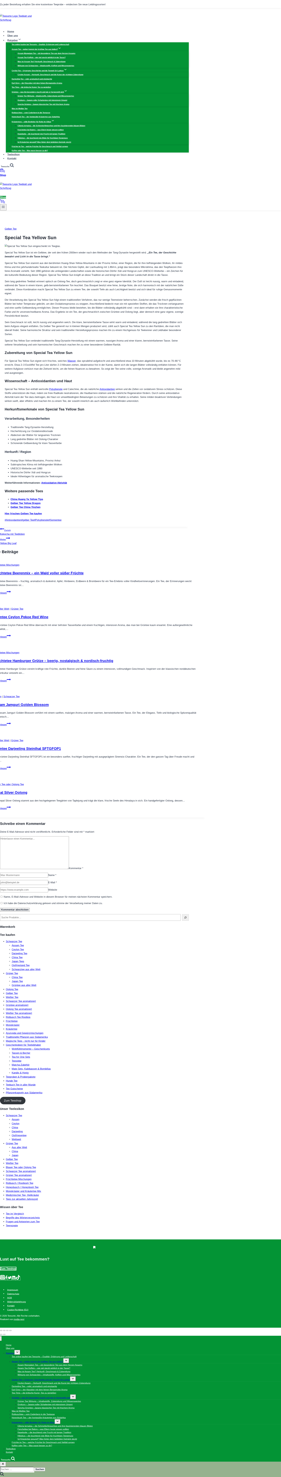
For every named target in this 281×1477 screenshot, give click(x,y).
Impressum (12, 1289)
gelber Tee (27, 520)
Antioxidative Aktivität (54, 482)
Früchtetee (12, 1021)
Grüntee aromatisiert (17, 1005)
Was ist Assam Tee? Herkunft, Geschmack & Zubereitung (41, 62)
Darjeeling (17, 1131)
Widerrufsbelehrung (16, 1301)
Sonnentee (55, 520)
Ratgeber (10, 1353)
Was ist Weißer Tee (20, 109)
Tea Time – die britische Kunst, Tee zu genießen (31, 87)
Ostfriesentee (19, 1135)
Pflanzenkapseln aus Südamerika (24, 1092)
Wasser (71, 361)
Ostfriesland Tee (21, 965)
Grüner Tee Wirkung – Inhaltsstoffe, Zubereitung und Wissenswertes (46, 96)
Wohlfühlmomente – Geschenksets (31, 1049)
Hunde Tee (11, 1080)
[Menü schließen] (1, 1338)
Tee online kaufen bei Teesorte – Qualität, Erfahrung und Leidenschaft (40, 44)
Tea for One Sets (21, 1057)
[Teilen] (4, 1330)
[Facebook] (6, 1278)
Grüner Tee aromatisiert (19, 1175)
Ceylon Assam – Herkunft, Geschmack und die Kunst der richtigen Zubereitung (50, 75)
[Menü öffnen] (3, 207)
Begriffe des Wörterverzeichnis (23, 1217)
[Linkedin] (14, 1278)
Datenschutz (13, 1293)
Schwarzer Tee (11, 696)
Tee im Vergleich (15, 1213)
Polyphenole (55, 389)
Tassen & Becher (21, 1053)
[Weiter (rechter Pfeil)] (4, 1334)
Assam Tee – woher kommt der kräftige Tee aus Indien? (37, 1361)
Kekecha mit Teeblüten (12, 532)
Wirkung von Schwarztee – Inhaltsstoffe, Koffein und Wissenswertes (46, 66)
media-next (19, 1319)
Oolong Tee (12, 989)
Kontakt (11, 158)
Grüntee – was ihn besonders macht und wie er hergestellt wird (41, 1397)
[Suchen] (185, 917)
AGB (9, 1298)
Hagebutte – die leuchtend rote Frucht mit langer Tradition (41, 134)
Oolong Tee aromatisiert (19, 1009)
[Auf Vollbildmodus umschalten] (7, 1330)
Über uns (12, 35)
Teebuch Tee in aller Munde (21, 1084)
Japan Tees (18, 961)
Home (10, 31)
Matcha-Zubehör (21, 1064)
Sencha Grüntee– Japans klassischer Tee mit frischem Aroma (43, 104)
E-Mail (52, 882)
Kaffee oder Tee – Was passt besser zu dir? (30, 151)
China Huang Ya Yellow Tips (27, 499)
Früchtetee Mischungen (18, 1179)
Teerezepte (12, 1225)
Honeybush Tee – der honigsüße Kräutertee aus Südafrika (36, 117)
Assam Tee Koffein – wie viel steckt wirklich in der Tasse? (42, 58)
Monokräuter (13, 1025)
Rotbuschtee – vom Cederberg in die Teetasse (31, 113)
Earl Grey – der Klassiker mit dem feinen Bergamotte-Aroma (37, 83)
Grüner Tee (17, 608)
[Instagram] (2, 1278)
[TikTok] (18, 1278)
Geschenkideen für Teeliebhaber (23, 1045)
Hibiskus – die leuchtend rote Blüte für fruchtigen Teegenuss (43, 138)
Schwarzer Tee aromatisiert (21, 1001)
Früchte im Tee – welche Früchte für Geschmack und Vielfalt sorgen (40, 147)
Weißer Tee (12, 997)
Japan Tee (17, 981)
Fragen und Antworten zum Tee (23, 1221)
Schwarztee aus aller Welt (26, 969)
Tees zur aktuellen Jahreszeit (22, 1199)
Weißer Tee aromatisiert (19, 1013)
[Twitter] (10, 1278)
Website (52, 889)
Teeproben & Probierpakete (20, 1076)
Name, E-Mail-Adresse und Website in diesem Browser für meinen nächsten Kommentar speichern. (58, 896)
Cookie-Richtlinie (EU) (17, 1309)
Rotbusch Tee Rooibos (18, 1017)
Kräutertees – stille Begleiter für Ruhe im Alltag (33, 1422)
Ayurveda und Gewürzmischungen (24, 1033)
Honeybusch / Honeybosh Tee (22, 1187)
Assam (15, 1119)
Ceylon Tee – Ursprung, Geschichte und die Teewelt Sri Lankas (41, 1379)
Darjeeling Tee (19, 953)
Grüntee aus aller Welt (24, 985)
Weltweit (16, 1139)
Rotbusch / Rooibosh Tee (19, 1183)
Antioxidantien (107, 389)
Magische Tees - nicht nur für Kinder (26, 1041)
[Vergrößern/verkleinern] (10, 1330)
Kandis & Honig (20, 1072)
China (15, 1127)
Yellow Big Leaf (8, 541)
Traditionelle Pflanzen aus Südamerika (27, 1037)
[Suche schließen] (3, 1464)
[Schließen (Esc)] (1, 1330)
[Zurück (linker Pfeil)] (1, 1334)
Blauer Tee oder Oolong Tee (21, 1167)
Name (52, 875)
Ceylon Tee (18, 949)
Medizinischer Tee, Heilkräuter (22, 1195)
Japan (15, 1155)
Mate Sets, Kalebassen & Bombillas (31, 1068)
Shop (3, 175)
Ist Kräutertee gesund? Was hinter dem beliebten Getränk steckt (44, 142)
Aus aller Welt (19, 1147)
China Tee (17, 957)
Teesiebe (16, 1061)
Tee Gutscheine (14, 1088)
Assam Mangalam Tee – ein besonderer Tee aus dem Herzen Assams (46, 53)
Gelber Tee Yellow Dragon (26, 503)
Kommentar (76, 868)
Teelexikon (13, 154)
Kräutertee (11, 1029)
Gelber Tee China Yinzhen (25, 507)
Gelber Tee (11, 228)
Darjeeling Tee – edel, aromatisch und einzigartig (32, 79)
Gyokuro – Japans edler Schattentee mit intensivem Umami (42, 100)
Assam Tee (18, 945)
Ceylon (15, 1123)
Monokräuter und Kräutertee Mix (23, 1191)
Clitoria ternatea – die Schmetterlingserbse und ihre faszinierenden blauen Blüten (51, 126)
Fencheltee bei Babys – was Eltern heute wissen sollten (41, 130)
